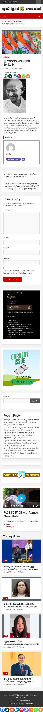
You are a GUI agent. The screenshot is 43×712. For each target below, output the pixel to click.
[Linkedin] (15, 76)
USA (5, 561)
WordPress (29, 704)
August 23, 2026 (9, 572)
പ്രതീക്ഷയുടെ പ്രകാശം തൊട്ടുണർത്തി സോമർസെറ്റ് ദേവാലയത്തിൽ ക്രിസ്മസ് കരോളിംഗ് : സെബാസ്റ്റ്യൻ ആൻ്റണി (21, 186)
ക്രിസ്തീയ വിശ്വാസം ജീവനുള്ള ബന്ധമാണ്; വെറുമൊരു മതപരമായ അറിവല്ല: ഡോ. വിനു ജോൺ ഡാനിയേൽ (21, 422)
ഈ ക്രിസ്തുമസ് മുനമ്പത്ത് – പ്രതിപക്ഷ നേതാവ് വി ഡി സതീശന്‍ (22, 175)
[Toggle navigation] (5, 16)
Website (6, 258)
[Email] (23, 159)
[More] (28, 76)
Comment (7, 210)
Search (6, 396)
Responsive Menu (38, 2)
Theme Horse (24, 701)
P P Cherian (21, 572)
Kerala (6, 57)
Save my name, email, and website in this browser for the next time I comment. (18, 272)
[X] (10, 76)
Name (6, 238)
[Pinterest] (19, 76)
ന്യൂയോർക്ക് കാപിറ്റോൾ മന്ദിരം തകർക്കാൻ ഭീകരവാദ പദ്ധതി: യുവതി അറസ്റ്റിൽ (21, 606)
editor (21, 69)
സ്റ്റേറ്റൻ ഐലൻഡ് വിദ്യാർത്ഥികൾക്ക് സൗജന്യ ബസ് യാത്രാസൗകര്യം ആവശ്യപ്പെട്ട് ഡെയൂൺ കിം (18, 435)
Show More (9, 526)
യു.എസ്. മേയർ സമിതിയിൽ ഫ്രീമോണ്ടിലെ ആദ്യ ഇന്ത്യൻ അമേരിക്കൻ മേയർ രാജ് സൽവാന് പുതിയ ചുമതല (20, 442)
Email (6, 248)
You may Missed (12, 536)
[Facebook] (6, 76)
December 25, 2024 (10, 69)
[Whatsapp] (24, 76)
